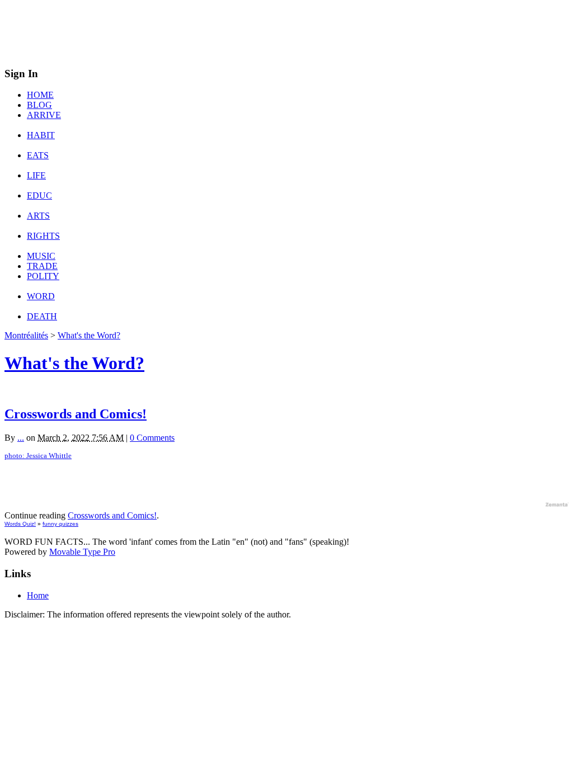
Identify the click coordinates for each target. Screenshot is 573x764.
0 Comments (152, 437)
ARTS (38, 215)
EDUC (39, 195)
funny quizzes (60, 524)
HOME (40, 95)
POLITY (43, 276)
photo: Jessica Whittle (38, 456)
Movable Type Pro (82, 552)
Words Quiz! (20, 524)
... (20, 437)
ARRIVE (44, 115)
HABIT (41, 135)
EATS (38, 155)
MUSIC (41, 256)
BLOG (39, 105)
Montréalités (26, 335)
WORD (41, 296)
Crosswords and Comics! (75, 414)
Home (38, 595)
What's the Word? (89, 335)
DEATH (42, 316)
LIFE (36, 175)
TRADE (42, 266)
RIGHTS (43, 235)
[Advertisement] (208, 29)
